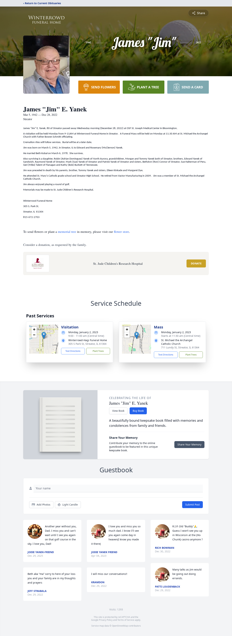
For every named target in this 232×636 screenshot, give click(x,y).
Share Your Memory (189, 444)
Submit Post (192, 504)
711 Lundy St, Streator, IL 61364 (180, 347)
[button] (44, 335)
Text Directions (72, 351)
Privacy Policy (106, 619)
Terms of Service (125, 619)
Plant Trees (98, 351)
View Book (118, 410)
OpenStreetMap (120, 625)
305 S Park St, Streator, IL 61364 (87, 343)
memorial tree (67, 231)
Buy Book (138, 410)
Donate (196, 263)
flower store (121, 231)
